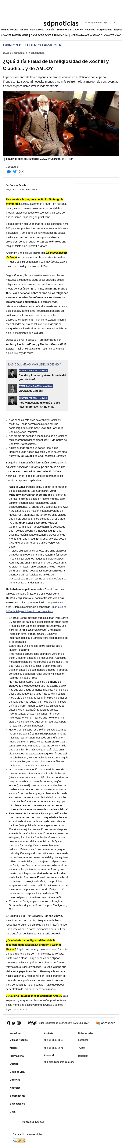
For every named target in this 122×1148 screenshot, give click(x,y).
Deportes (78, 29)
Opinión (50, 29)
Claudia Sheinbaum (14, 53)
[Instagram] (19, 1023)
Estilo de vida (64, 29)
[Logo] (61, 24)
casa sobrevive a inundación (49, 35)
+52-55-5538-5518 (53, 1040)
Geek (12, 1111)
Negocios (90, 29)
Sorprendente (104, 29)
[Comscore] (105, 1022)
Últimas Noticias (9, 29)
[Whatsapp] (21, 171)
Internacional (37, 29)
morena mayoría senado (86, 35)
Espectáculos (17, 1103)
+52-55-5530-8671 (53, 1048)
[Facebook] (9, 171)
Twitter (81, 1048)
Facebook (83, 1040)
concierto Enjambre (15, 35)
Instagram (83, 1056)
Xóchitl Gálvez (36, 53)
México (24, 29)
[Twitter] (15, 171)
